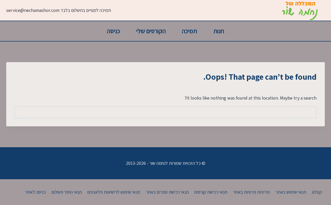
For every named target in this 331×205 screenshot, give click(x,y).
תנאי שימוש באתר (291, 192)
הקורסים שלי (151, 31)
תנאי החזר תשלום (66, 192)
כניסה (113, 31)
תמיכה (189, 31)
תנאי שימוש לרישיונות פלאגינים (113, 192)
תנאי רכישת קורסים (210, 192)
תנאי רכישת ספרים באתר (167, 192)
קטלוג (317, 192)
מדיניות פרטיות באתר (251, 192)
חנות (218, 31)
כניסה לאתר (35, 192)
